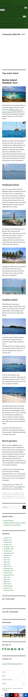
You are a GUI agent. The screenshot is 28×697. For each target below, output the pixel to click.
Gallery (4, 683)
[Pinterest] (16, 695)
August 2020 (8, 555)
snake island (14, 496)
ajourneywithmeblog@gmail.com (12, 664)
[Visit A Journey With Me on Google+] (15, 649)
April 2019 (7, 581)
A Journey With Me (11, 34)
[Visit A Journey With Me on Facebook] (3, 649)
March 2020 (7, 566)
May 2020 (7, 562)
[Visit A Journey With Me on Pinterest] (12, 649)
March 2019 (7, 583)
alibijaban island (19, 493)
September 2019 (9, 575)
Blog (3, 676)
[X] (11, 695)
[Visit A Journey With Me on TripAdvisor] (8, 649)
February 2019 (8, 586)
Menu (23, 34)
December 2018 (8, 590)
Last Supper (18, 487)
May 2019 (7, 579)
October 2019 (8, 573)
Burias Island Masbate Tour (10, 81)
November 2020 (9, 549)
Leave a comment (20, 498)
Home (4, 672)
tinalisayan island (10, 498)
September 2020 (9, 553)
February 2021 (8, 542)
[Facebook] (7, 695)
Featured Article (7, 679)
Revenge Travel (8, 520)
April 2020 (7, 564)
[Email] (21, 695)
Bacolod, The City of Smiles (12, 525)
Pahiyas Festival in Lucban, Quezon (14, 523)
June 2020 (7, 559)
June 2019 (7, 577)
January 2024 (8, 538)
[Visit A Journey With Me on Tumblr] (5, 649)
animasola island (6, 494)
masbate (8, 496)
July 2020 (6, 557)
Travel (12, 493)
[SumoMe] (25, 695)
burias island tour (15, 494)
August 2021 (7, 540)
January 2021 (8, 544)
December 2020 (8, 546)
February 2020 (8, 568)
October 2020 (8, 551)
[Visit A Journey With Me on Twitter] (19, 649)
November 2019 (8, 570)
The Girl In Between (10, 612)
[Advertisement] (14, 55)
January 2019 (8, 588)
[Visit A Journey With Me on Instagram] (22, 649)
